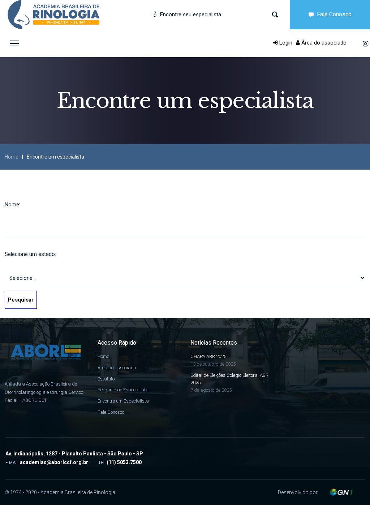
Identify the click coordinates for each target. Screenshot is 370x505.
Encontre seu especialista (190, 14)
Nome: (12, 204)
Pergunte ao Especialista (123, 389)
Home (11, 157)
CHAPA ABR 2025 (208, 356)
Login (285, 42)
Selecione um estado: (30, 254)
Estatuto (106, 379)
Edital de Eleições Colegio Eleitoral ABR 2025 (229, 379)
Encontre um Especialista (123, 401)
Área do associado (323, 42)
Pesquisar (21, 299)
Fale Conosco (334, 14)
